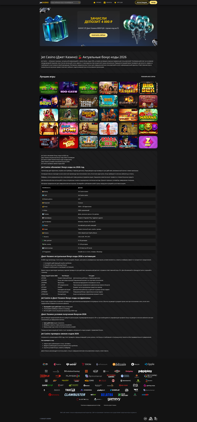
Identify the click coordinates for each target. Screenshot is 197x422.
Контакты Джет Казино (110, 405)
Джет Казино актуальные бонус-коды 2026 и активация (57, 157)
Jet (44, 2)
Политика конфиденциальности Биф (90, 405)
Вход (153, 2)
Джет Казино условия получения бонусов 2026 (55, 161)
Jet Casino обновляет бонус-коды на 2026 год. (54, 155)
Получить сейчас (98, 35)
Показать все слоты (148, 76)
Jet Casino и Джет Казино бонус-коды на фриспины (56, 159)
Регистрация (142, 2)
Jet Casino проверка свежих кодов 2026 (53, 163)
